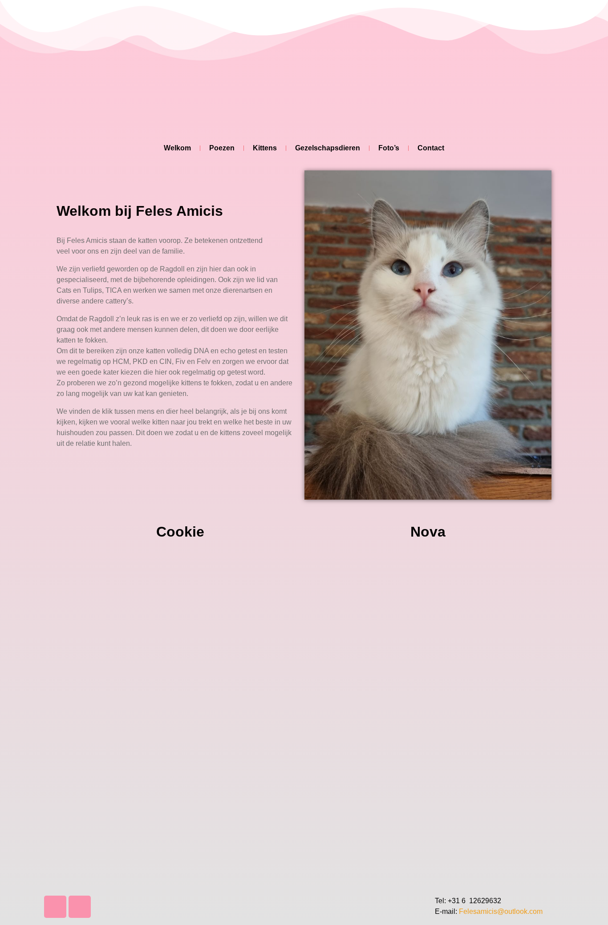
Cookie (180, 532)
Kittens (265, 148)
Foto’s (388, 148)
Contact (430, 148)
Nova (428, 532)
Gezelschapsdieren (327, 148)
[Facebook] (55, 907)
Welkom (177, 148)
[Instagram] (80, 907)
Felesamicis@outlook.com (501, 911)
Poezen (222, 148)
